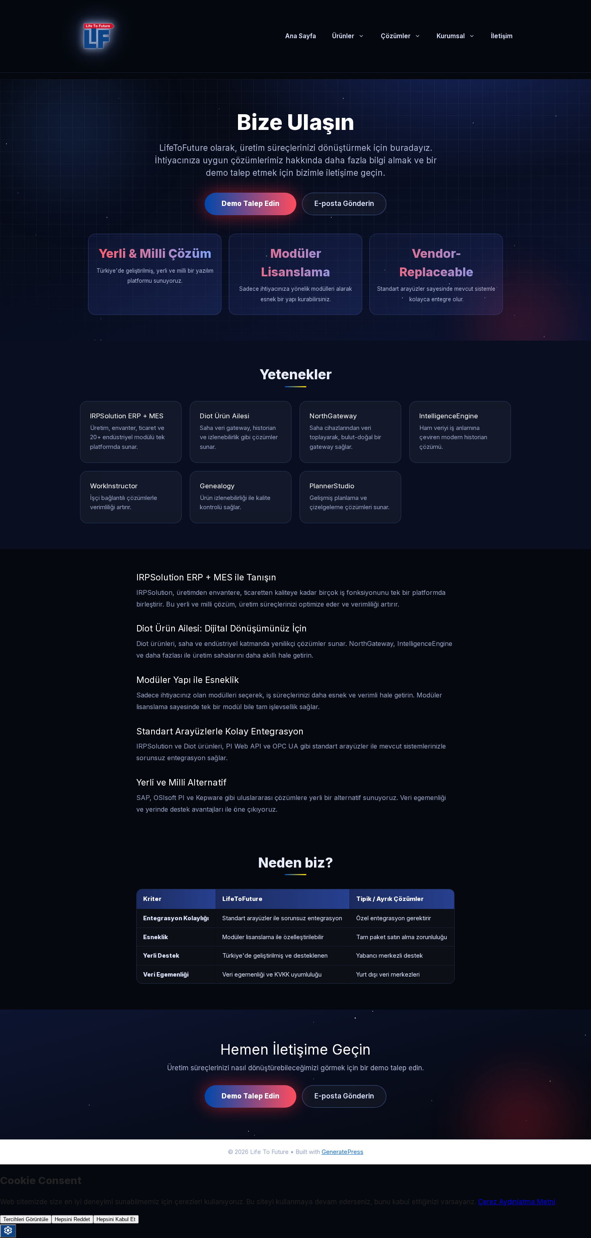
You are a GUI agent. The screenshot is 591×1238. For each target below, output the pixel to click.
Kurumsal (451, 36)
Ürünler (343, 36)
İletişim (502, 36)
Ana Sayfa (300, 36)
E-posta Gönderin (344, 203)
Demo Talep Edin (250, 203)
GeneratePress (342, 1152)
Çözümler (395, 36)
